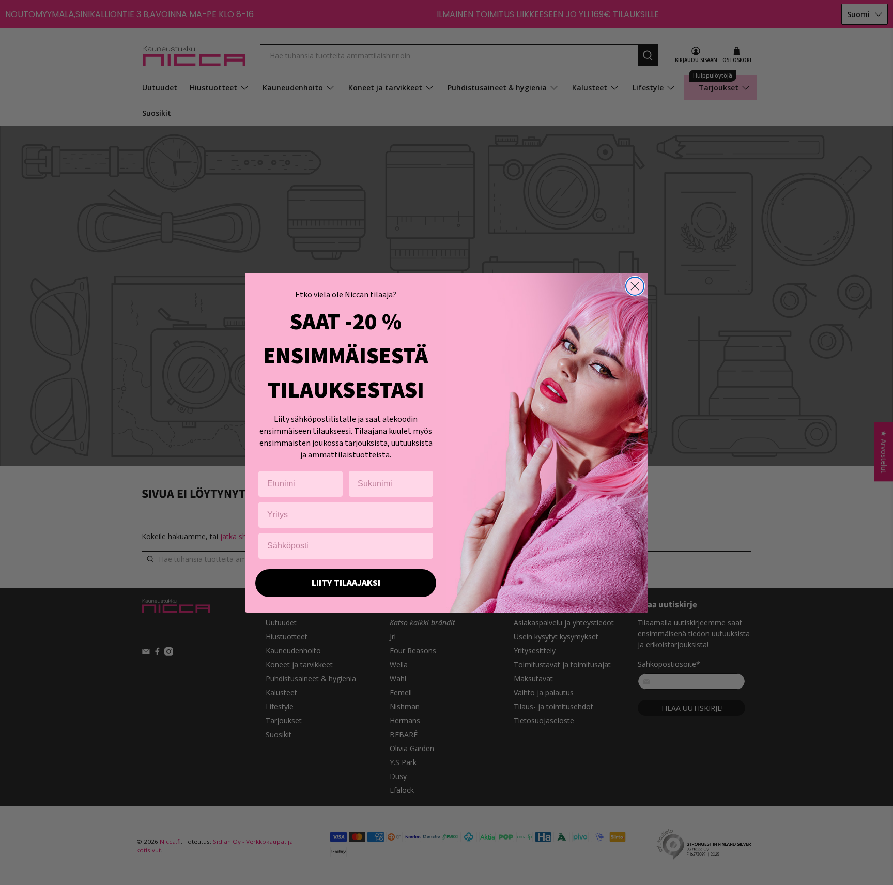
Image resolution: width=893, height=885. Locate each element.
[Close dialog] (635, 286)
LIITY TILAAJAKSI (346, 582)
